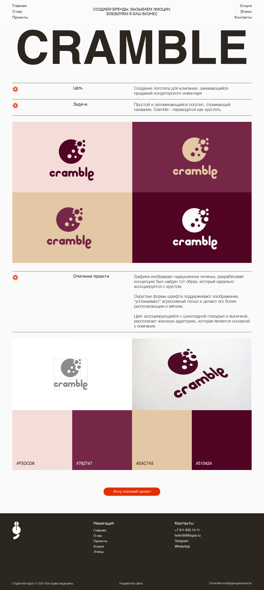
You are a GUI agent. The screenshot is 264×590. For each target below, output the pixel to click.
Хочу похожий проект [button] (132, 491)
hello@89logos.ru (188, 535)
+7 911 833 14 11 (187, 530)
